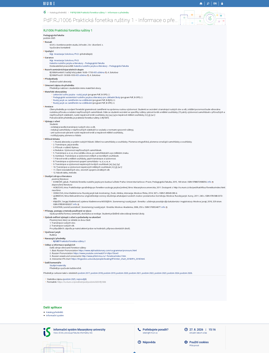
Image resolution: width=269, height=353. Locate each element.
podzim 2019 (109, 273)
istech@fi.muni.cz (150, 333)
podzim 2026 (186, 273)
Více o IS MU (58, 333)
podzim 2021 (135, 273)
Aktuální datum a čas (198, 333)
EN (215, 3)
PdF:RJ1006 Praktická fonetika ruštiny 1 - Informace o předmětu (99, 12)
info (209, 181)
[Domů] (201, 4)
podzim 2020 (122, 273)
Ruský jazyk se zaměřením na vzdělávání (72, 100)
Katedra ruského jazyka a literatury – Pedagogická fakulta (77, 63)
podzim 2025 (70, 279)
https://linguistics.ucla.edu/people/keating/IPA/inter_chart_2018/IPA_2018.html (108, 258)
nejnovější (81, 279)
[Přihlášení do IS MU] (222, 4)
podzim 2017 (84, 273)
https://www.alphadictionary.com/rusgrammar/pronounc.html (108, 250)
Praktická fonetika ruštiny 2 (69, 241)
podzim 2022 (148, 273)
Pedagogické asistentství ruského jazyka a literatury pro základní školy (86, 97)
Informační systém (55, 315)
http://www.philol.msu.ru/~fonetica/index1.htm (104, 256)
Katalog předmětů (58, 12)
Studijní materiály (58, 265)
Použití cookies (199, 342)
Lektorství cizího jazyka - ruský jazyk (70, 94)
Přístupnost (194, 345)
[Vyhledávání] (208, 4)
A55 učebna (98, 72)
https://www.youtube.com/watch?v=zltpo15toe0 (95, 253)
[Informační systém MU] (44, 12)
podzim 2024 (173, 273)
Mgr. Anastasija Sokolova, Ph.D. (64, 54)
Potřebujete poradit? (155, 329)
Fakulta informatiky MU (82, 333)
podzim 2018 (97, 273)
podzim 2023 (160, 273)
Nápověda (149, 342)
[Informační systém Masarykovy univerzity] (49, 3)
